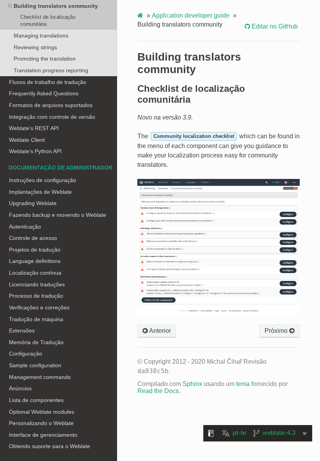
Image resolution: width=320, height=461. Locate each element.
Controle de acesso (33, 238)
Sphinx (192, 384)
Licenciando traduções (37, 284)
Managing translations (41, 35)
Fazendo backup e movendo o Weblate (57, 215)
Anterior (159, 330)
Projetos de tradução (34, 250)
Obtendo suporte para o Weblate (49, 446)
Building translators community (56, 6)
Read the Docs (158, 391)
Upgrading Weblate (33, 203)
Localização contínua (35, 273)
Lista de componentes (36, 400)
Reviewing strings (35, 47)
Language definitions (34, 261)
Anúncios (20, 388)
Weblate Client (27, 140)
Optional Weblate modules (41, 412)
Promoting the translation (45, 58)
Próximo (277, 330)
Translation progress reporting (51, 70)
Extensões (22, 330)
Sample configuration (35, 365)
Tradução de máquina (36, 319)
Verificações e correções (39, 307)
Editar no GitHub (274, 26)
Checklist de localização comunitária (47, 20)
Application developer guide (190, 15)
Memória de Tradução (36, 342)
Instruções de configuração (42, 180)
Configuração (25, 353)
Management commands (40, 377)
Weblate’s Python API (35, 151)
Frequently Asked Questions (43, 93)
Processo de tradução (36, 296)
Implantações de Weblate (40, 192)
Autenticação (25, 226)
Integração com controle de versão (52, 117)
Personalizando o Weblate (41, 423)
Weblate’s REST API (34, 128)
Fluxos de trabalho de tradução (47, 82)
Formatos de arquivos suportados (50, 105)
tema (243, 384)
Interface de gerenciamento (43, 435)
